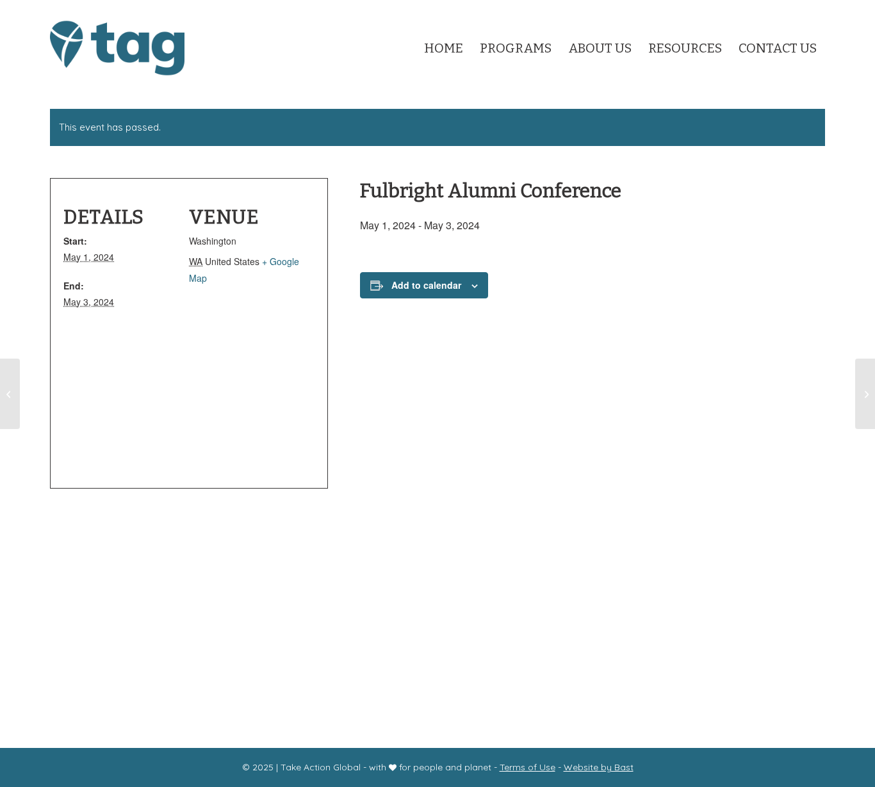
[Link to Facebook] (796, 9)
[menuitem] (443, 43)
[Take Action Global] (117, 48)
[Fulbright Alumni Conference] (10, 394)
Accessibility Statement (408, 642)
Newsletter (310, 642)
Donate (498, 617)
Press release (720, 645)
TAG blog (710, 664)
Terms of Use (527, 767)
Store (540, 617)
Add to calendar (426, 285)
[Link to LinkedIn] (815, 9)
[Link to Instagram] (776, 9)
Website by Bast (599, 767)
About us (442, 617)
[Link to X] (757, 9)
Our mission (313, 617)
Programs (378, 617)
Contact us (590, 617)
